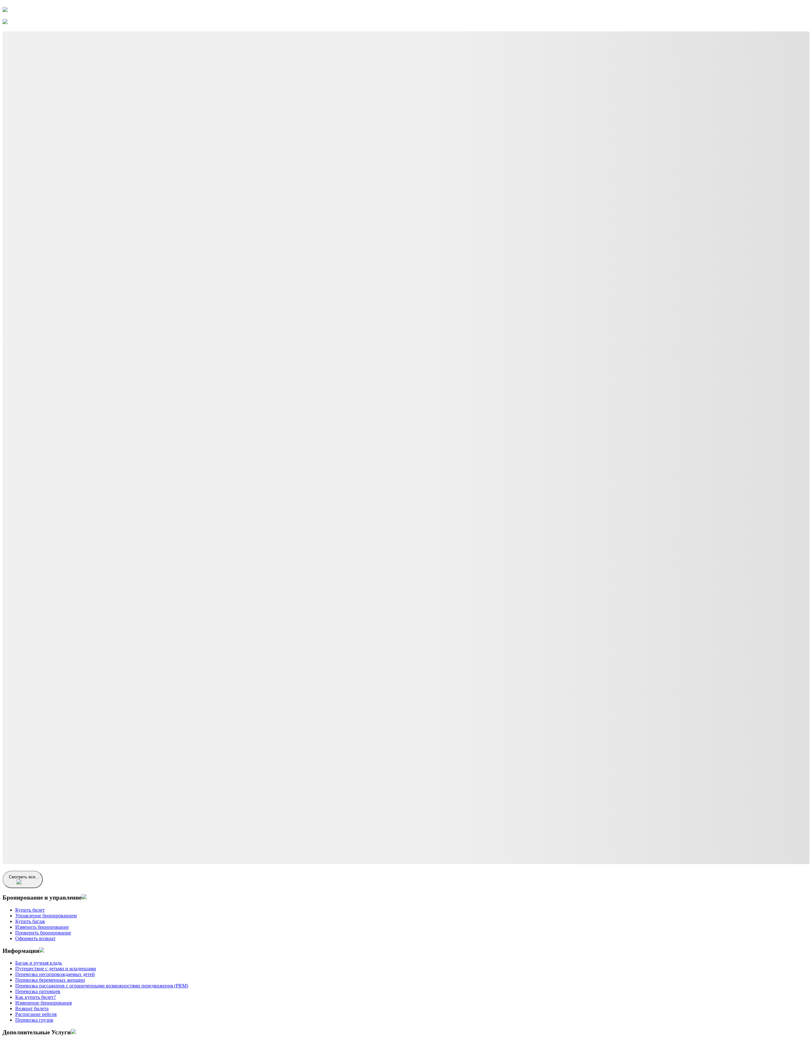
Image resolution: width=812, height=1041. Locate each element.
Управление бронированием (46, 915)
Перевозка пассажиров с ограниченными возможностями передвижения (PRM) (101, 985)
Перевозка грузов (34, 1020)
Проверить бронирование (43, 932)
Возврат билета (32, 1008)
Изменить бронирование (42, 927)
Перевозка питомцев (37, 991)
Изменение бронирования (43, 1002)
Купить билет (30, 910)
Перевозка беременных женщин (50, 980)
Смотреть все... (24, 877)
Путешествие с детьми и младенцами (55, 968)
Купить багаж (30, 921)
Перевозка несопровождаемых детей (55, 974)
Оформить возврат (35, 938)
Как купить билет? (35, 997)
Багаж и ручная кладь (38, 963)
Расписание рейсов (36, 1014)
